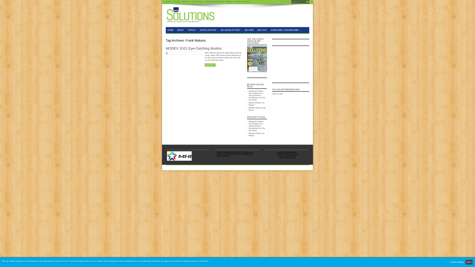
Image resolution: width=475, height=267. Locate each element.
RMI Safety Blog (256, 117)
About (180, 30)
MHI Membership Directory (215, 2)
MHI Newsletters (230, 30)
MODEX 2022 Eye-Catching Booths (193, 48)
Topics (191, 30)
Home (170, 30)
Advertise (238, 2)
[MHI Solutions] (190, 21)
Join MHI (176, 2)
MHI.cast (262, 30)
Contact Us (247, 2)
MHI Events (186, 2)
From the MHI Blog (255, 86)
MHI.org (168, 2)
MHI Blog (229, 2)
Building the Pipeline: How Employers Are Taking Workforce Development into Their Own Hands (257, 95)
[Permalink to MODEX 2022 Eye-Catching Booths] (184, 54)
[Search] (307, 2)
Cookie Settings (457, 262)
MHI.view (249, 30)
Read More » (210, 65)
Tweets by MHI (277, 94)
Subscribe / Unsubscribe (285, 30)
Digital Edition (208, 30)
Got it (469, 262)
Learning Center (197, 2)
